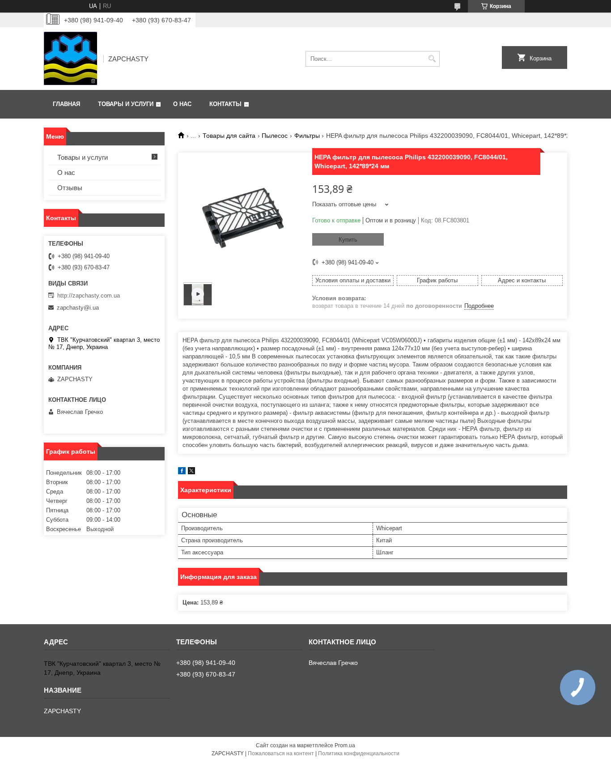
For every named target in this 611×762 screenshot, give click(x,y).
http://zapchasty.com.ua (88, 295)
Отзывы (69, 188)
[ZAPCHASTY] (70, 58)
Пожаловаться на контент (281, 753)
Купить (348, 239)
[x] (191, 472)
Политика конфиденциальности (358, 753)
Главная (66, 104)
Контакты (225, 104)
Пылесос (275, 135)
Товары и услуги (125, 104)
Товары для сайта (229, 135)
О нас (182, 104)
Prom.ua (345, 745)
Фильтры (307, 135)
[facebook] (182, 472)
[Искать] (432, 59)
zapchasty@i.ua (78, 307)
